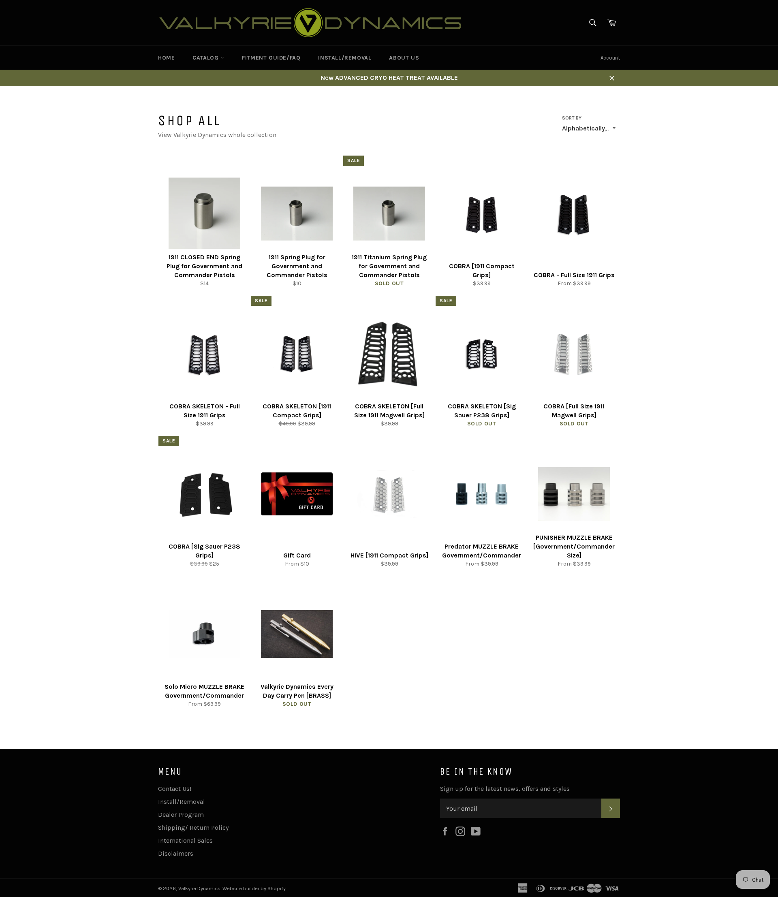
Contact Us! (174, 788)
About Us (404, 57)
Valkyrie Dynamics (199, 888)
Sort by (571, 118)
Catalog (206, 57)
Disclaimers (175, 853)
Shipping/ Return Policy (193, 827)
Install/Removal (344, 57)
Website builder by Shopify (254, 888)
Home (166, 57)
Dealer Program (181, 814)
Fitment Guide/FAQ (271, 57)
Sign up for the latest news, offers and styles (505, 788)
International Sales (185, 840)
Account (610, 58)
